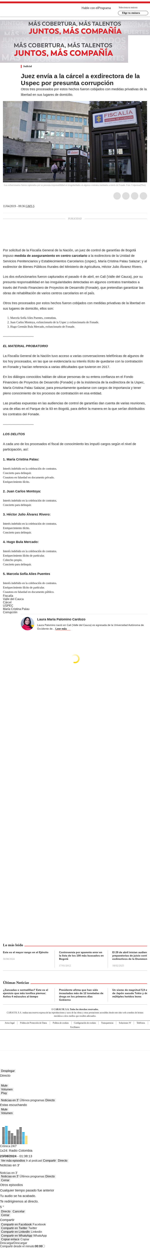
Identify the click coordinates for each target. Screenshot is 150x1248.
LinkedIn (134, 196)
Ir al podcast (34, 1160)
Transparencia (107, 1023)
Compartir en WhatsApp (16, 1235)
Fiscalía (8, 595)
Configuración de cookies (85, 1023)
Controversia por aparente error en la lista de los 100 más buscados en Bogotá (81, 955)
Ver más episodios (13, 1160)
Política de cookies (61, 1023)
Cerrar (5, 1180)
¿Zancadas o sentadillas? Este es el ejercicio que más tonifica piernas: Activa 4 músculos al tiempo (25, 993)
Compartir (49, 1160)
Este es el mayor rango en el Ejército (25, 952)
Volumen (7, 1089)
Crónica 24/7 (8, 1146)
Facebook (117, 196)
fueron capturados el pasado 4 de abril (66, 276)
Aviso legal (9, 1023)
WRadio (23, 10)
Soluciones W (125, 1023)
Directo (50, 1100)
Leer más (61, 628)
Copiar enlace (10, 1239)
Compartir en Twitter (14, 1228)
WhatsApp (143, 196)
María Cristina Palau (16, 609)
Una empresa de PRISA (75, 1037)
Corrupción (10, 612)
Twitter (126, 196)
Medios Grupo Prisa (75, 1046)
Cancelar (19, 1211)
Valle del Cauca (13, 599)
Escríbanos (75, 1027)
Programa (104, 8)
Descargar (7, 1243)
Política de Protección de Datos (33, 1023)
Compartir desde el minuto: (21, 1246)
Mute (4, 1085)
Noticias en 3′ (10, 1100)
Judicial (27, 66)
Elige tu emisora (131, 13)
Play (4, 1093)
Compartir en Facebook (16, 1224)
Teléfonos (141, 1023)
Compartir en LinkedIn (15, 1231)
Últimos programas (32, 1100)
